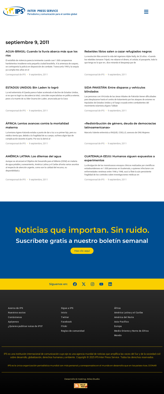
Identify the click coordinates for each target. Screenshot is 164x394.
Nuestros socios (17, 312)
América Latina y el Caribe (128, 312)
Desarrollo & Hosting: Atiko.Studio (82, 379)
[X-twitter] (84, 284)
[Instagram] (92, 284)
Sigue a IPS (67, 308)
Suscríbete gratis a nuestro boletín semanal (82, 240)
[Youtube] (101, 284)
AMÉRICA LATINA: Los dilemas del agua (33, 156)
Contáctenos (15, 317)
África (117, 308)
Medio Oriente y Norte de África (131, 331)
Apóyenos (13, 321)
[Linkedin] (110, 284)
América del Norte (124, 317)
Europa (118, 326)
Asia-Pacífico (121, 321)
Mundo (118, 335)
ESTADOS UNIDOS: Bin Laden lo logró (32, 87)
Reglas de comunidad (73, 331)
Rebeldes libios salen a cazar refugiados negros (118, 51)
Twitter (65, 317)
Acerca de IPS (15, 308)
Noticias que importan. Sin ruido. (82, 230)
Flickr (64, 326)
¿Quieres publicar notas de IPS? (25, 326)
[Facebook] (75, 284)
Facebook (66, 321)
